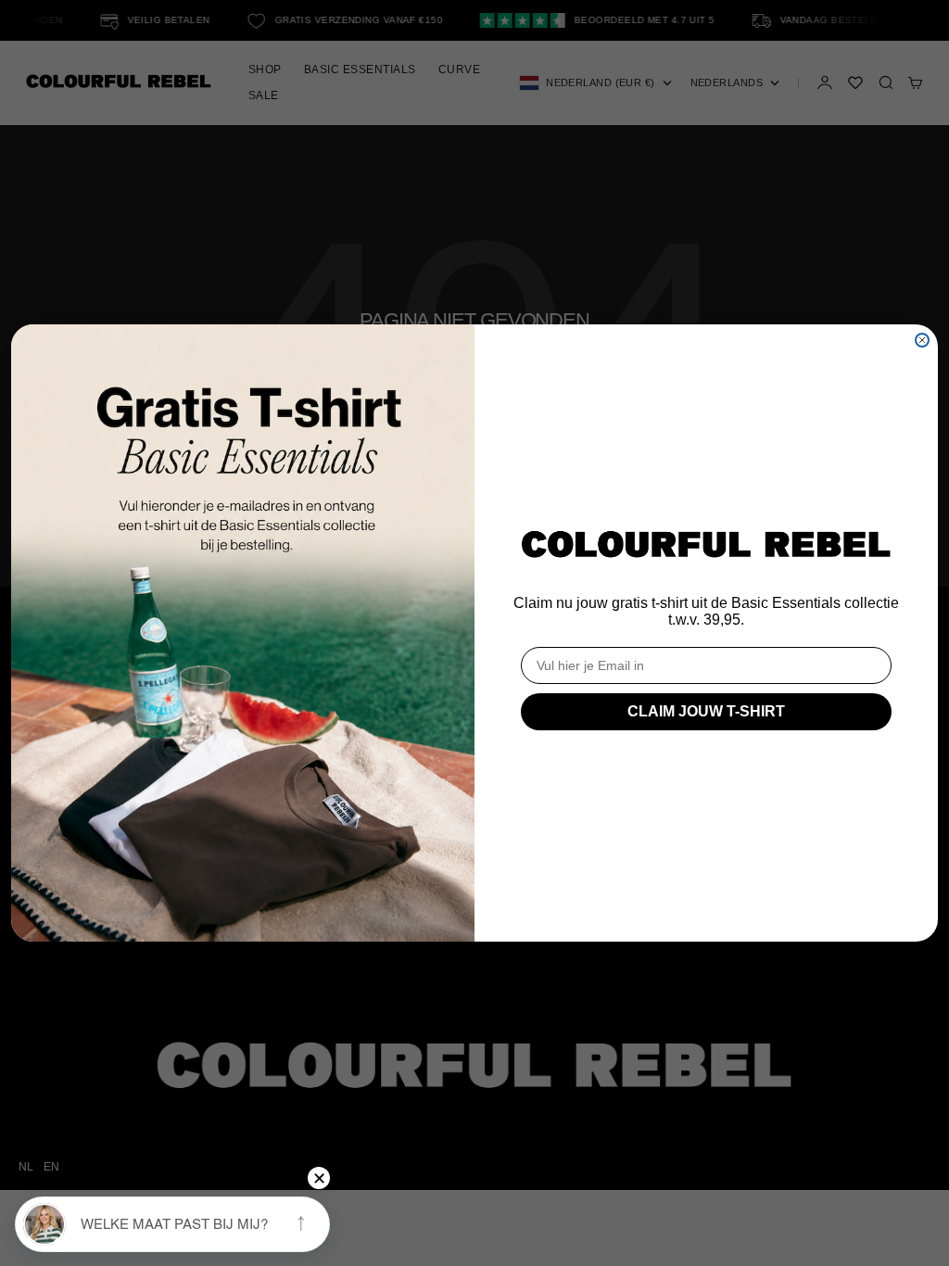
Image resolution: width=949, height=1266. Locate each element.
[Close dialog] (922, 340)
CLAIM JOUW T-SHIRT (706, 711)
